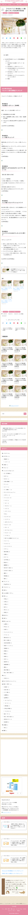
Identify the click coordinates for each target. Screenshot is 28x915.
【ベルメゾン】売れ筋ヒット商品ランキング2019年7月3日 (6, 301)
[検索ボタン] (26, 1)
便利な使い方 (7, 637)
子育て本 (6, 678)
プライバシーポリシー (12, 910)
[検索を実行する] (25, 414)
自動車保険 (7, 664)
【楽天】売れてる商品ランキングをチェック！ (12, 873)
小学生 (6, 604)
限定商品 (6, 576)
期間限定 (6, 565)
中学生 (6, 599)
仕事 (5, 590)
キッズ (7, 500)
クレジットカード (8, 632)
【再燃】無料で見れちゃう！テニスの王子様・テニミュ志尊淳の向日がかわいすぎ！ (14, 429)
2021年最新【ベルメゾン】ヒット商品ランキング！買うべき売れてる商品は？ (18, 270)
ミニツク (7, 519)
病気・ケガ (7, 714)
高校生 (6, 612)
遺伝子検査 (7, 670)
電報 (5, 730)
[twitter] (14, 906)
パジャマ (5, 313)
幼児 (5, 607)
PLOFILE (24, 909)
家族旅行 (6, 459)
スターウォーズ (8, 530)
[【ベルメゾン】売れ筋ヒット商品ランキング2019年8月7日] (6, 283)
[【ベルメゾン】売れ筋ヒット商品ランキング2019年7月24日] (18, 283)
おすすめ (6, 456)
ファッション (7, 497)
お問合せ (18, 910)
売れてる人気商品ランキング (13, 12)
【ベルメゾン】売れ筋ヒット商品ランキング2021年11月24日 (14, 441)
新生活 (6, 562)
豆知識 (5, 725)
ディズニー (8, 532)
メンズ (7, 508)
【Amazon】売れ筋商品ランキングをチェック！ (13, 871)
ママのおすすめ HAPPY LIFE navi (14, 1)
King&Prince (7, 584)
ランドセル (8, 711)
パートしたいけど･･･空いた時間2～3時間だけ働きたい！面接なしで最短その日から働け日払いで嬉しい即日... (18, 843)
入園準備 (6, 695)
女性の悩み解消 (8, 643)
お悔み (5, 464)
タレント (6, 581)
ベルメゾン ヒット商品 (18, 313)
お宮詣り (6, 687)
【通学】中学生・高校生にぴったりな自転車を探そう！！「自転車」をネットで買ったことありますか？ (18, 826)
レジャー (7, 461)
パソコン (6, 634)
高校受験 (6, 722)
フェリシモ (7, 516)
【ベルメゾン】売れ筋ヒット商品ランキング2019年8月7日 (6, 288)
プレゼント (6, 587)
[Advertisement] (14, 758)
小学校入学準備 (8, 708)
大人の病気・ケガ (8, 593)
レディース (7, 511)
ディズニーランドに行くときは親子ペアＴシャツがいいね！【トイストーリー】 (14, 435)
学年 (5, 596)
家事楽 (6, 651)
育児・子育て (7, 684)
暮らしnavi (6, 621)
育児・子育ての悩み (8, 716)
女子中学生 (7, 559)
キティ (7, 527)
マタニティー (8, 505)
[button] (3, 38)
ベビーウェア (8, 700)
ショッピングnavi (8, 470)
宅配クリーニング (8, 645)
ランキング (4, 315)
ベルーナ (6, 540)
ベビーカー (8, 703)
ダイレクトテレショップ (9, 492)
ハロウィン (7, 495)
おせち (6, 476)
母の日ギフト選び (8, 567)
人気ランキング (8, 522)
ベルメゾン (5, 12)
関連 (9, 78)
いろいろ (6, 453)
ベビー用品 (7, 692)
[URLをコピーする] (25, 38)
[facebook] (12, 906)
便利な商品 (7, 551)
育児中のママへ (8, 719)
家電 (5, 653)
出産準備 (6, 697)
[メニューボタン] (1, 1)
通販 (5, 573)
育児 (5, 727)
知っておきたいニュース (9, 681)
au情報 (6, 624)
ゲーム (6, 484)
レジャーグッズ (8, 546)
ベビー (7, 503)
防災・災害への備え (8, 672)
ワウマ (6, 549)
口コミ (6, 557)
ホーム (3, 909)
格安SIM (6, 661)
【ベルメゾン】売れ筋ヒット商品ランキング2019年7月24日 (18, 288)
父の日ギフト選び (8, 570)
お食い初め (7, 689)
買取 (5, 667)
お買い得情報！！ (8, 481)
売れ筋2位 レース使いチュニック (15, 66)
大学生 (6, 601)
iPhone (6, 626)
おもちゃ (6, 479)
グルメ (5, 467)
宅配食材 (6, 648)
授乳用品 (7, 705)
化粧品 (6, 554)
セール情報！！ (8, 489)
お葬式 (6, 629)
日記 (5, 618)
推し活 (5, 615)
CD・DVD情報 (7, 473)
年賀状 (6, 656)
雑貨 (5, 578)
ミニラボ (7, 535)
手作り (6, 659)
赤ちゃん (6, 609)
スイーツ (6, 487)
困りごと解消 (7, 640)
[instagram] (15, 906)
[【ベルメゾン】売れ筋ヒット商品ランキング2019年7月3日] (6, 296)
